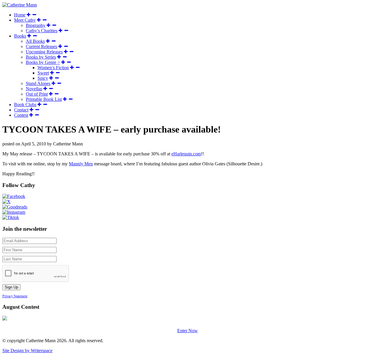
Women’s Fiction (53, 67)
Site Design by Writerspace (27, 350)
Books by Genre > (43, 62)
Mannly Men (81, 163)
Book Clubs (25, 104)
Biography (35, 25)
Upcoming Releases (44, 51)
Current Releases (41, 46)
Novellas (34, 88)
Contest (21, 115)
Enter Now (187, 330)
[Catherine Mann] (19, 4)
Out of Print (37, 93)
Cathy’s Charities (41, 30)
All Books (35, 41)
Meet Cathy (25, 20)
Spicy (43, 78)
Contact (21, 109)
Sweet (43, 72)
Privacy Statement (14, 296)
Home (19, 14)
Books (20, 35)
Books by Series (41, 57)
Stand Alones (38, 83)
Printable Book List (44, 99)
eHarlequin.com (186, 153)
